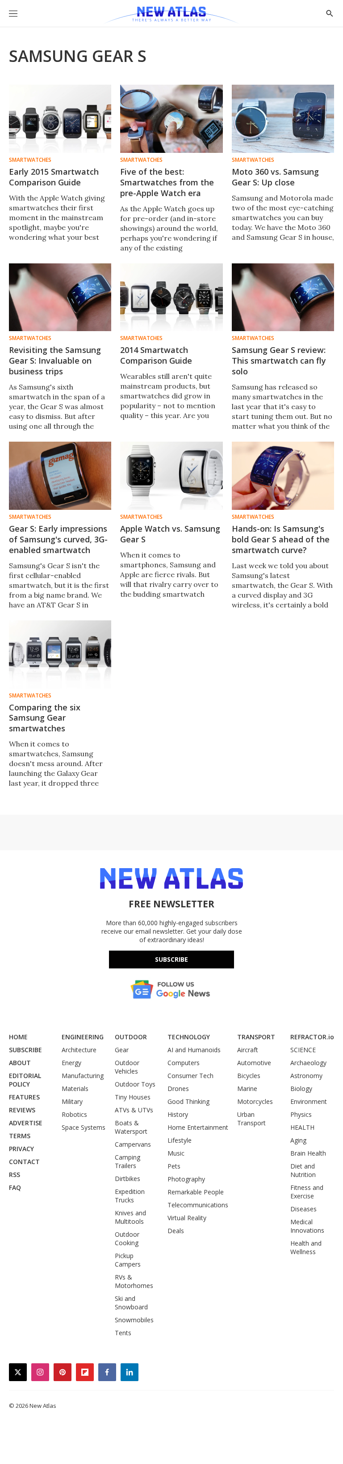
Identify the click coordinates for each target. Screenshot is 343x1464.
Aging (298, 1140)
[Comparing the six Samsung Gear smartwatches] (60, 654)
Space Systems (83, 1127)
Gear (122, 1050)
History (177, 1114)
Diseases (303, 1209)
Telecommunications (197, 1205)
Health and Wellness (306, 1247)
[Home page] (171, 16)
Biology (301, 1088)
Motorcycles (255, 1101)
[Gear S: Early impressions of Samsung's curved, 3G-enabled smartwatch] (60, 476)
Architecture (79, 1050)
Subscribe (171, 959)
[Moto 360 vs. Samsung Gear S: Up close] (283, 119)
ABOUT (20, 1062)
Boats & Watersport (131, 1127)
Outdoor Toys (135, 1084)
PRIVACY (21, 1148)
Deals (175, 1230)
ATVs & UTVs (134, 1110)
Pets (173, 1166)
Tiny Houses (133, 1097)
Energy (71, 1062)
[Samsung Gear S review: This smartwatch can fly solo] (283, 297)
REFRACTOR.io (312, 1037)
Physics (301, 1114)
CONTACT (24, 1161)
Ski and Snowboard (131, 1302)
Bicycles (248, 1075)
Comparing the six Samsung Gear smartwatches (44, 718)
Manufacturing (83, 1075)
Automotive (254, 1062)
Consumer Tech (190, 1075)
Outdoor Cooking (127, 1238)
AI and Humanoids (194, 1050)
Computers (183, 1062)
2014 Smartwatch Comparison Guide (156, 355)
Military (72, 1101)
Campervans (133, 1144)
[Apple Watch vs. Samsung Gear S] (171, 476)
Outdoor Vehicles (127, 1066)
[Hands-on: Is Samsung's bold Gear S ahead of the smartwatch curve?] (283, 476)
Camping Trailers (127, 1161)
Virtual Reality (186, 1218)
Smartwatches (30, 160)
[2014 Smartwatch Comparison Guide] (171, 297)
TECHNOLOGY (188, 1037)
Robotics (74, 1114)
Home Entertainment (197, 1127)
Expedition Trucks (130, 1195)
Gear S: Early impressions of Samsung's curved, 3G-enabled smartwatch (58, 539)
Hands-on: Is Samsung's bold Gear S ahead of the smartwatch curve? (281, 539)
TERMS (19, 1136)
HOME (18, 1037)
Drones (178, 1088)
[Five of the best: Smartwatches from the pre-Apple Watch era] (171, 119)
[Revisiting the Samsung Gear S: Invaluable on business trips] (60, 297)
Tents (123, 1333)
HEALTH (302, 1127)
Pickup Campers (128, 1259)
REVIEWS (22, 1110)
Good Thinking (188, 1101)
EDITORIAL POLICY (25, 1079)
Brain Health (308, 1153)
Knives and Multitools (130, 1217)
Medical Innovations (307, 1226)
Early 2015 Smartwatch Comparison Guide (54, 177)
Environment (308, 1101)
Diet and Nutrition (303, 1170)
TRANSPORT (256, 1037)
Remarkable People (195, 1192)
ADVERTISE (25, 1123)
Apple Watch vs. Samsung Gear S (170, 534)
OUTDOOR (131, 1037)
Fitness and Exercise (306, 1191)
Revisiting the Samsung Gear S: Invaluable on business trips (55, 360)
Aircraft (247, 1050)
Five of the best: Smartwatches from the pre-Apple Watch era (167, 182)
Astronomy (306, 1075)
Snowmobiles (134, 1320)
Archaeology (308, 1062)
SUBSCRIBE (25, 1050)
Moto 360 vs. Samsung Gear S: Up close (275, 177)
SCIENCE (303, 1050)
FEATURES (24, 1097)
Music (175, 1153)
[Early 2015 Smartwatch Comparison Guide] (60, 119)
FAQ (15, 1187)
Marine (247, 1088)
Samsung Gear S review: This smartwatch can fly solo (279, 360)
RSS (14, 1174)
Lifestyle (179, 1140)
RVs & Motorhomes (134, 1281)
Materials (75, 1088)
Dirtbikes (127, 1178)
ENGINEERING (83, 1037)
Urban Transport (251, 1118)
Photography (186, 1179)
